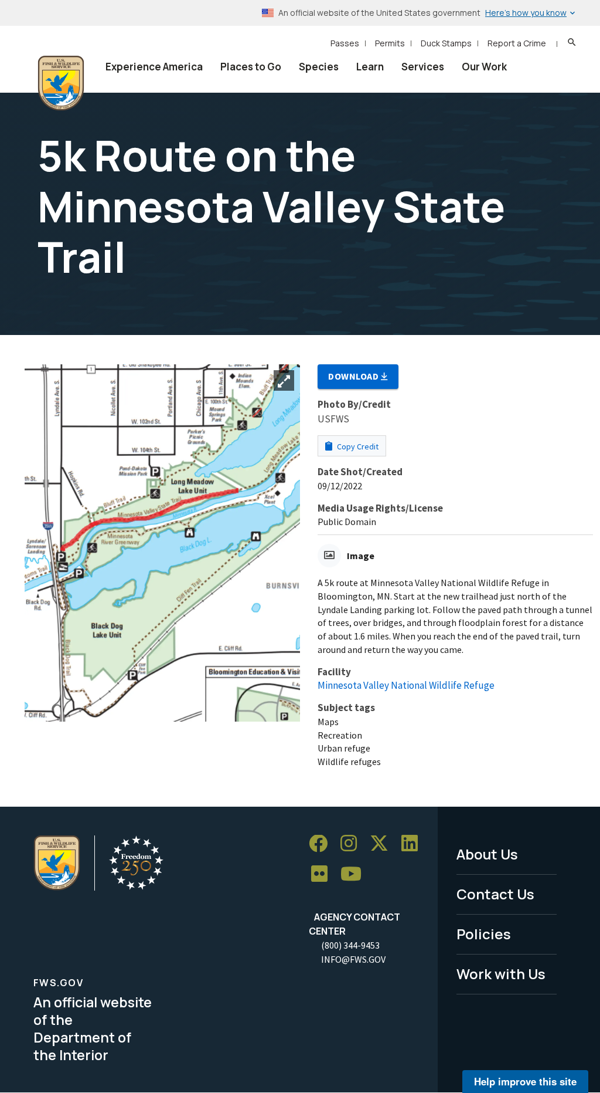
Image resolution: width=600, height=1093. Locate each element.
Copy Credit (357, 446)
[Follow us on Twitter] (383, 844)
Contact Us (495, 893)
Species (319, 66)
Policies (483, 933)
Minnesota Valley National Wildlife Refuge (406, 685)
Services (422, 66)
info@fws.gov (353, 959)
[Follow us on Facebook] (322, 844)
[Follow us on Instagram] (352, 844)
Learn (370, 66)
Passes (344, 43)
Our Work (484, 66)
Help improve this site (525, 1081)
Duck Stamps (446, 43)
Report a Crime (517, 43)
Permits (390, 43)
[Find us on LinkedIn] (413, 844)
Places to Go (250, 66)
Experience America (154, 66)
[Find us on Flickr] (323, 874)
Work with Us (501, 973)
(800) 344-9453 (350, 945)
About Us (487, 854)
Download (354, 376)
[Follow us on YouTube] (355, 874)
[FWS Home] (61, 83)
